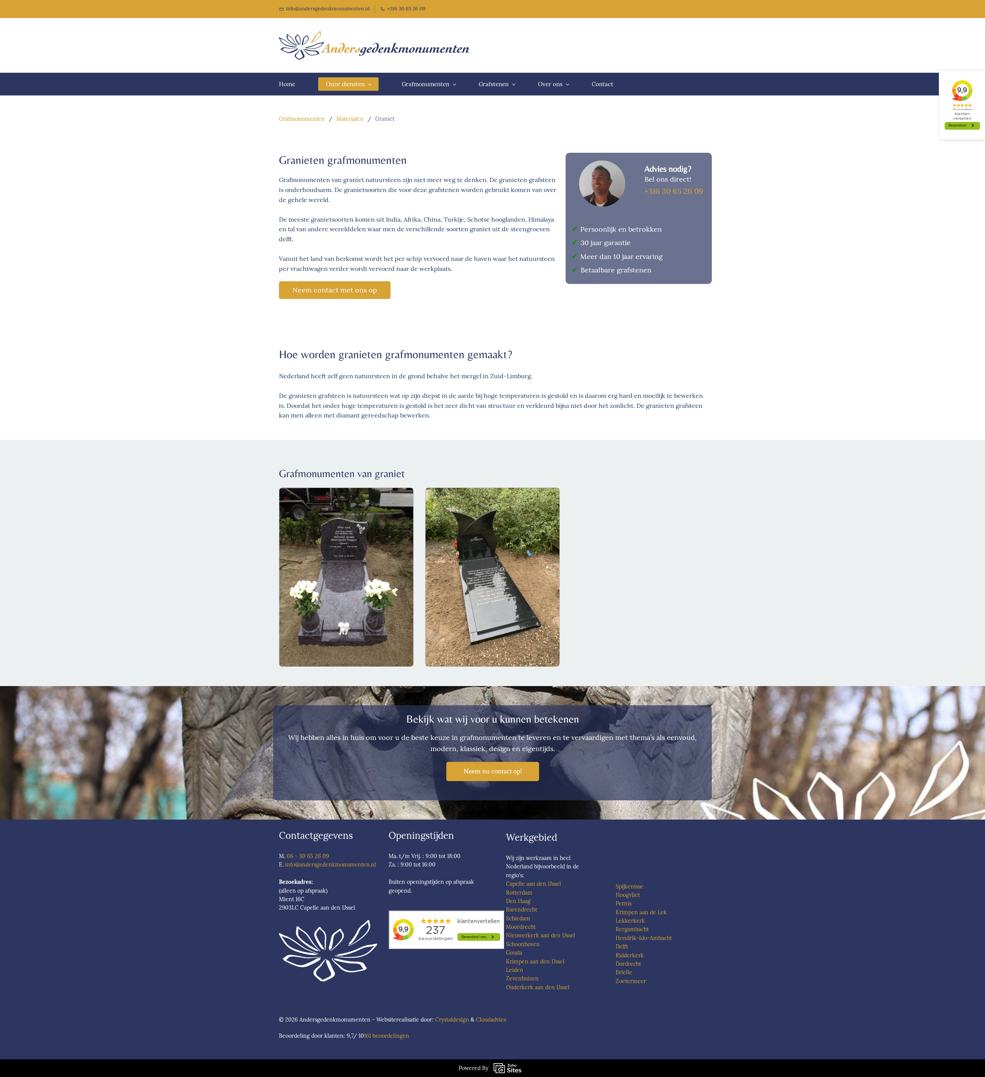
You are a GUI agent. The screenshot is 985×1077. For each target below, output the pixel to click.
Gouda (514, 952)
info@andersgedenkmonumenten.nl (330, 864)
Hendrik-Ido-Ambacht (644, 938)
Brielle (624, 972)
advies (498, 1019)
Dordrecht (628, 963)
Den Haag (518, 901)
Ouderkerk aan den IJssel (537, 987)
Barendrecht (521, 909)
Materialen (350, 118)
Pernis (623, 903)
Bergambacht (632, 929)
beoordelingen (386, 1035)
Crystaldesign (452, 1019)
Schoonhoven (523, 944)
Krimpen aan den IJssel (535, 961)
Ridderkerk (630, 955)
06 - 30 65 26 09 (308, 856)
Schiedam (518, 918)
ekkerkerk (632, 920)
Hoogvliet (628, 895)
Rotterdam (519, 892)
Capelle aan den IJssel (533, 883)
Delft (622, 946)
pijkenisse (631, 886)
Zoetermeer (631, 981)
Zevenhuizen (522, 978)
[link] (602, 164)
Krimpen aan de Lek (641, 912)
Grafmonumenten (302, 118)
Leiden (514, 970)
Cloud (483, 1019)
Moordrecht (521, 926)
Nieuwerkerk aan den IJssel (540, 935)
